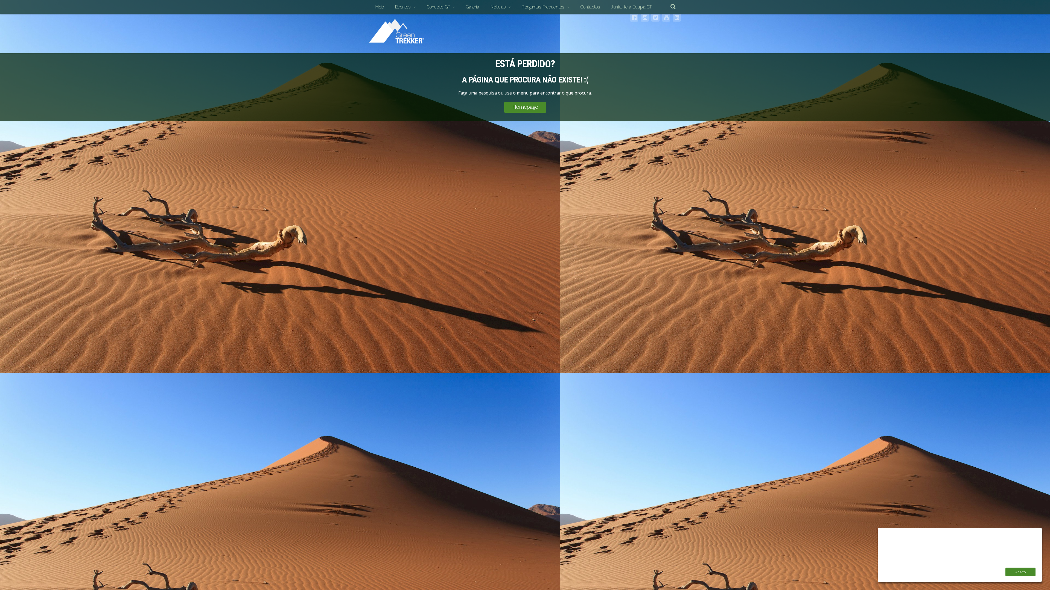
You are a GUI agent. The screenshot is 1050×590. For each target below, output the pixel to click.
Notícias (498, 7)
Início (379, 7)
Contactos (590, 7)
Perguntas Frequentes (542, 7)
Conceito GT (438, 7)
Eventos (402, 7)
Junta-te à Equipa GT (631, 7)
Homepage (525, 107)
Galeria (472, 7)
